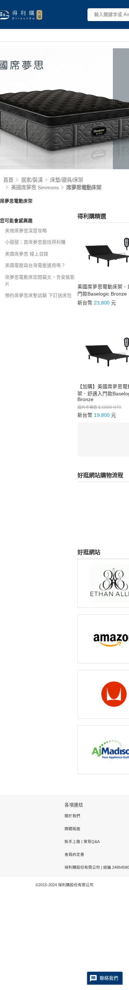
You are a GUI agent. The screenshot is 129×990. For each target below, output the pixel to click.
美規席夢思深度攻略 (26, 230)
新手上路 (72, 841)
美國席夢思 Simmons (35, 187)
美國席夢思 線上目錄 (26, 254)
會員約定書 (74, 854)
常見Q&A (91, 841)
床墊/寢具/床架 (66, 180)
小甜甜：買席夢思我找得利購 (35, 242)
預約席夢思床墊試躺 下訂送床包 (38, 295)
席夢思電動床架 (83, 187)
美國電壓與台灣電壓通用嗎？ (35, 265)
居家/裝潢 (32, 180)
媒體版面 (72, 828)
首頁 (8, 180)
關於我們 (72, 816)
